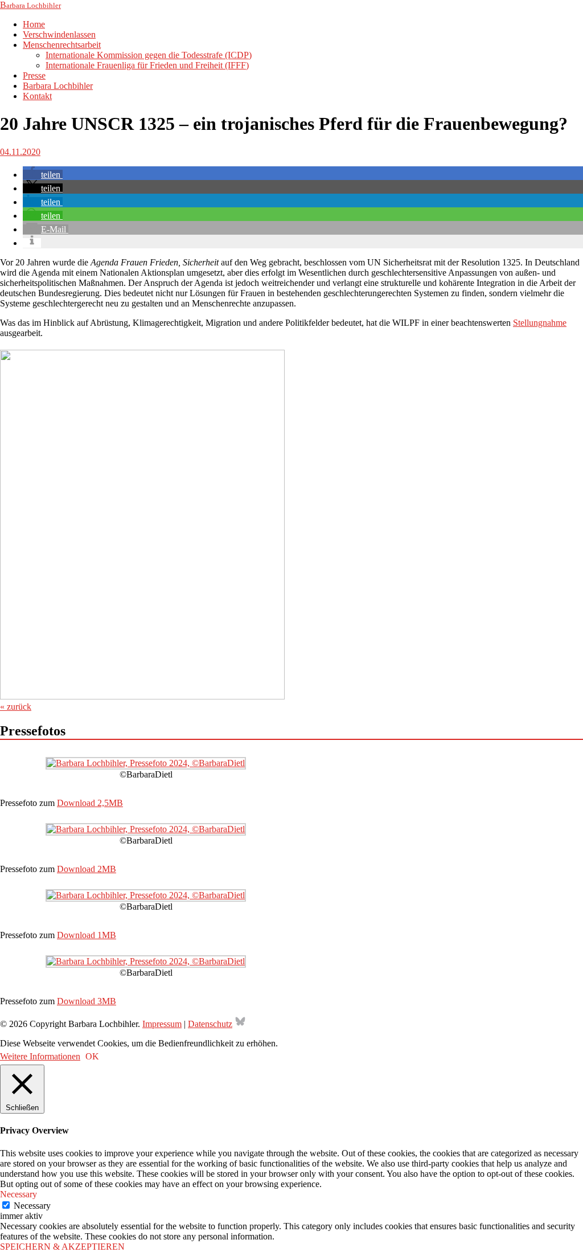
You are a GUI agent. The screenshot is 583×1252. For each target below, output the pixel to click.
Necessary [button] (18, 1194)
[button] (43, 174)
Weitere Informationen (40, 1056)
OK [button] (92, 1056)
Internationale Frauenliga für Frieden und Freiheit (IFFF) (147, 65)
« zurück (15, 706)
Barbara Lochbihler (58, 86)
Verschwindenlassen (59, 34)
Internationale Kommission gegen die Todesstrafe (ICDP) (149, 55)
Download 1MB (86, 935)
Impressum (162, 1024)
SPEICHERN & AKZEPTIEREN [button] (62, 1246)
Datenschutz (210, 1024)
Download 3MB (86, 1001)
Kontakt (37, 96)
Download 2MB (86, 869)
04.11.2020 (20, 152)
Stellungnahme (539, 323)
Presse (34, 75)
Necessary (32, 1205)
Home (34, 24)
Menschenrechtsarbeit (62, 45)
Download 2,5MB (90, 803)
